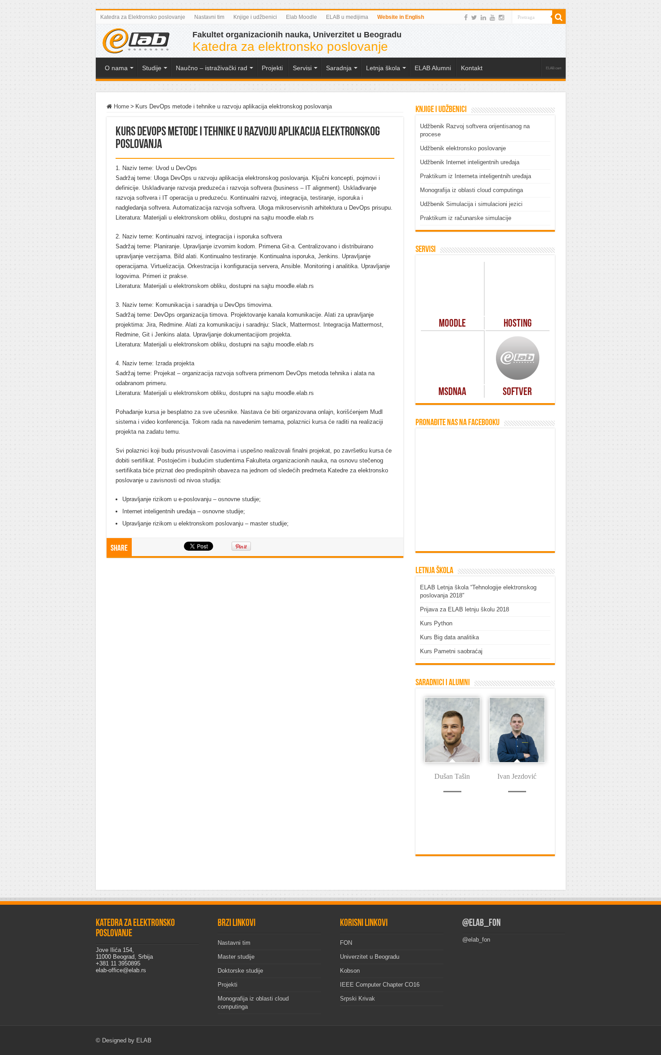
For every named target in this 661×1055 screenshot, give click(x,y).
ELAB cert (553, 68)
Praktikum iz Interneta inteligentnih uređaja (475, 176)
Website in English (400, 17)
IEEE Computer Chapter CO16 (380, 984)
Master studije (236, 956)
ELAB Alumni (433, 68)
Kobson (350, 970)
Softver (517, 392)
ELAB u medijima (347, 17)
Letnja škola (383, 68)
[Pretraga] (559, 17)
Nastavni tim (209, 17)
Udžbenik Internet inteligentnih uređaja (469, 162)
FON (346, 942)
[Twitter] (474, 17)
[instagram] (501, 17)
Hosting (517, 324)
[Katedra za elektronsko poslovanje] (136, 40)
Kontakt (471, 68)
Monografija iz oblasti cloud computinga (471, 190)
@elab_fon (481, 923)
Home (120, 106)
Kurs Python (436, 623)
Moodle (452, 324)
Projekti (227, 984)
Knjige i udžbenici (255, 17)
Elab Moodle (301, 17)
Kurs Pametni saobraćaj (451, 651)
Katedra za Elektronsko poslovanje (142, 17)
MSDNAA (452, 392)
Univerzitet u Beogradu (369, 956)
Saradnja (339, 68)
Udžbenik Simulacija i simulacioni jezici (471, 204)
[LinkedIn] (483, 17)
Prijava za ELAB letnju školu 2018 (464, 609)
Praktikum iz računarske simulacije (465, 218)
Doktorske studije (240, 970)
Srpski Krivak (357, 998)
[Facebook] (466, 17)
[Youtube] (492, 17)
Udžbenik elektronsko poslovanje (463, 148)
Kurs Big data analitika (449, 637)
